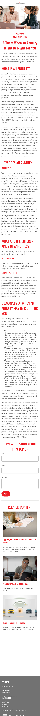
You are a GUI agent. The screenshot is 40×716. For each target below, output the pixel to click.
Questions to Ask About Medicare (15, 583)
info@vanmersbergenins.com (9, 696)
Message (4, 477)
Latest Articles (5, 702)
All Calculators (5, 706)
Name (3, 454)
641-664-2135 (9, 686)
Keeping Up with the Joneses (14, 622)
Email (3, 465)
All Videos (4, 704)
